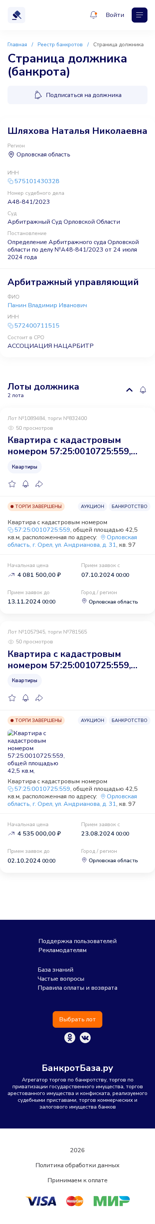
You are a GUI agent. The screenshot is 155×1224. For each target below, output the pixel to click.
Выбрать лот (77, 1019)
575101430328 (36, 181)
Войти (115, 15)
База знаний (55, 970)
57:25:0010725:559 (42, 530)
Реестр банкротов (60, 44)
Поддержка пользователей (77, 941)
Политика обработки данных (77, 1165)
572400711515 (36, 326)
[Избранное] (12, 483)
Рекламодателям (62, 950)
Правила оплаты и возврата (77, 988)
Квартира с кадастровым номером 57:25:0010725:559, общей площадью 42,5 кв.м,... (72, 445)
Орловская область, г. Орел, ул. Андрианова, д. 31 (72, 541)
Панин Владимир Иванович (47, 305)
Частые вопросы (61, 979)
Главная (17, 44)
